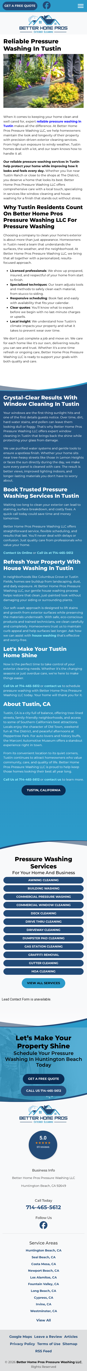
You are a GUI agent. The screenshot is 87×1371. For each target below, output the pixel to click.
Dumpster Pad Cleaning (44, 938)
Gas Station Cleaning (43, 946)
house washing (44, 635)
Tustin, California (43, 790)
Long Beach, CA (43, 1291)
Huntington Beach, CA (43, 1250)
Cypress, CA (43, 1298)
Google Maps (20, 1337)
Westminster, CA (43, 1311)
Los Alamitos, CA (43, 1277)
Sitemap (70, 1344)
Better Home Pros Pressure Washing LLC (49, 1362)
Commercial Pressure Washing (43, 897)
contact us (52, 686)
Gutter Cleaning (43, 963)
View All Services (43, 983)
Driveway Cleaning (43, 930)
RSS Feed (43, 1351)
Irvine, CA (43, 1304)
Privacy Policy (22, 1344)
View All (43, 1320)
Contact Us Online (17, 553)
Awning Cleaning (43, 880)
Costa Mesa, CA (43, 1264)
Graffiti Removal (43, 955)
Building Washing (44, 888)
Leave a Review (48, 1337)
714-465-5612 (43, 1207)
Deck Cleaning (43, 913)
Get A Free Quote (19, 6)
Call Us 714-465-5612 (43, 1091)
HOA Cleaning (43, 971)
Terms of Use (48, 1344)
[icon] (46, 5)
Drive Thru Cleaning (44, 922)
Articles (71, 1337)
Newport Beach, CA (43, 1271)
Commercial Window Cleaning (43, 905)
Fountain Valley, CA (43, 1284)
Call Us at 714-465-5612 (55, 553)
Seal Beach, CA (44, 1257)
